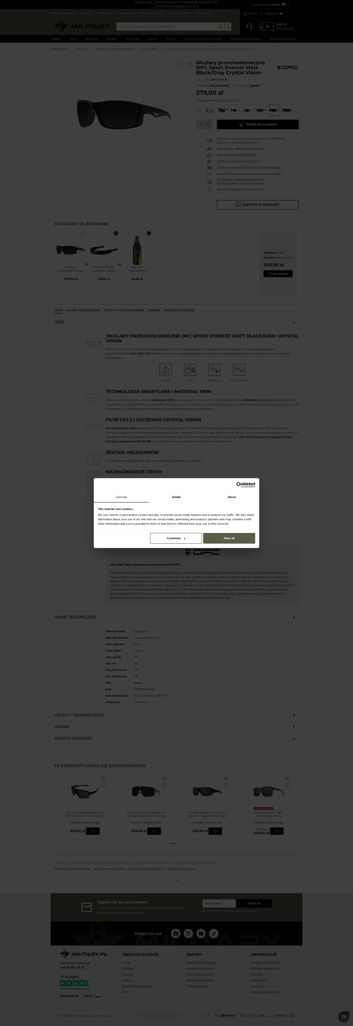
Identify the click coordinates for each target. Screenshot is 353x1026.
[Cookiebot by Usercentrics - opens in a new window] (239, 485)
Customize (174, 538)
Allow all (229, 538)
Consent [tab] (121, 497)
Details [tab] (176, 497)
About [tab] (232, 497)
